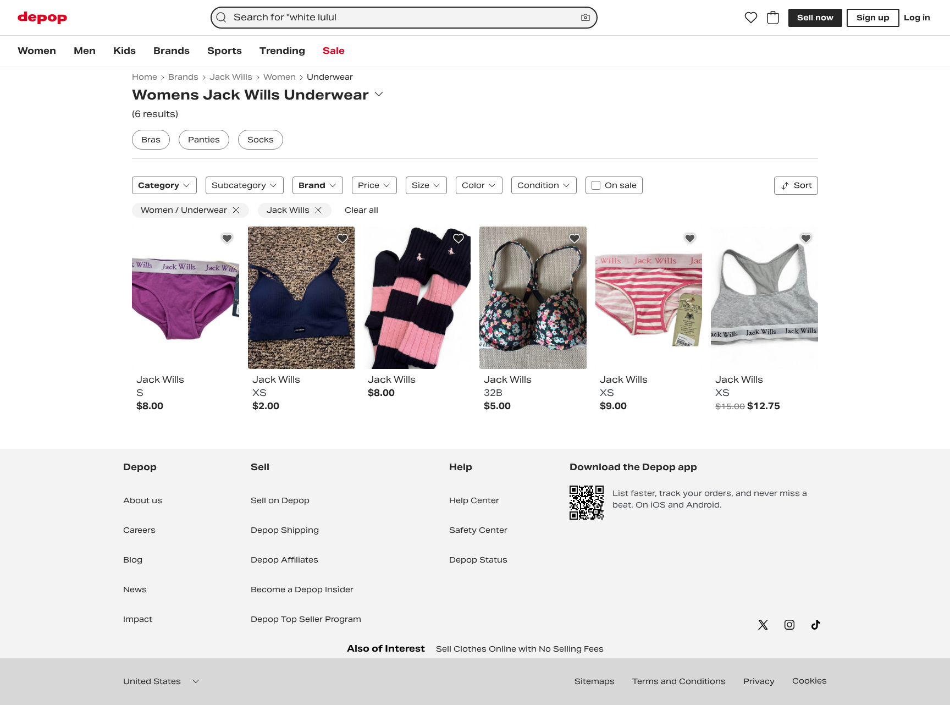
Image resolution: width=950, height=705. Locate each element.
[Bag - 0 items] (773, 17)
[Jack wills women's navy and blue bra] (301, 298)
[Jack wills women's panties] (649, 298)
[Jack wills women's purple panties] (185, 298)
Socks (260, 140)
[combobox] (404, 18)
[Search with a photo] (585, 18)
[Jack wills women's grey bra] (764, 298)
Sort (803, 185)
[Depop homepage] (42, 18)
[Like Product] (227, 238)
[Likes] (751, 17)
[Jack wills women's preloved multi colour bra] (533, 298)
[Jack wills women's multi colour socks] (417, 298)
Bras (151, 140)
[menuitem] (37, 51)
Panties (204, 140)
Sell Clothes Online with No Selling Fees (520, 649)
